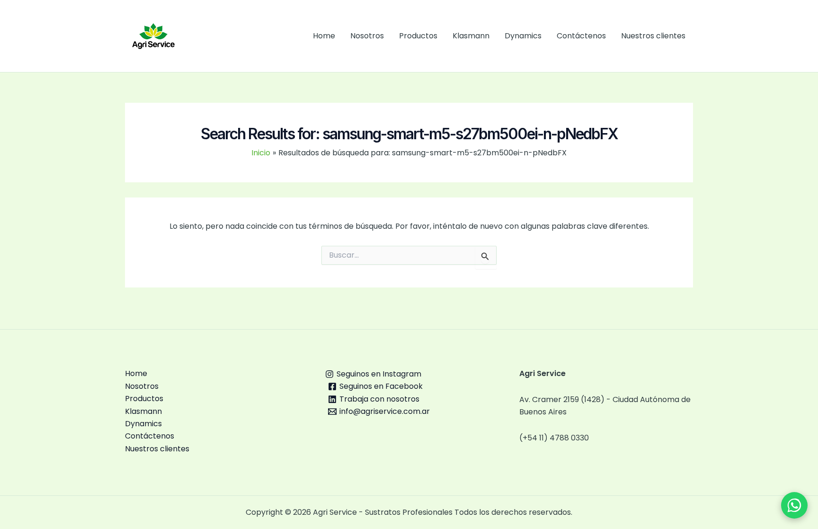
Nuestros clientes (653, 35)
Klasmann (471, 35)
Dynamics (523, 35)
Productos (418, 35)
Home (324, 35)
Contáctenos (581, 35)
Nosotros (367, 35)
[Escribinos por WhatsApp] (794, 505)
